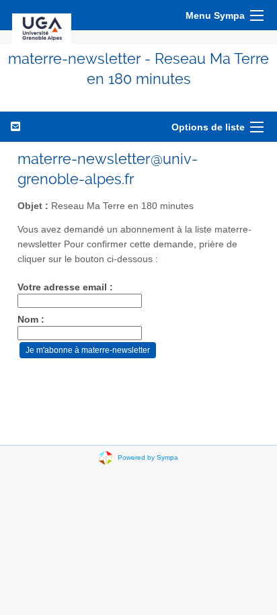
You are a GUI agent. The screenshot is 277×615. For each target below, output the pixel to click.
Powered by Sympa (148, 456)
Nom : (30, 320)
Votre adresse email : (65, 287)
